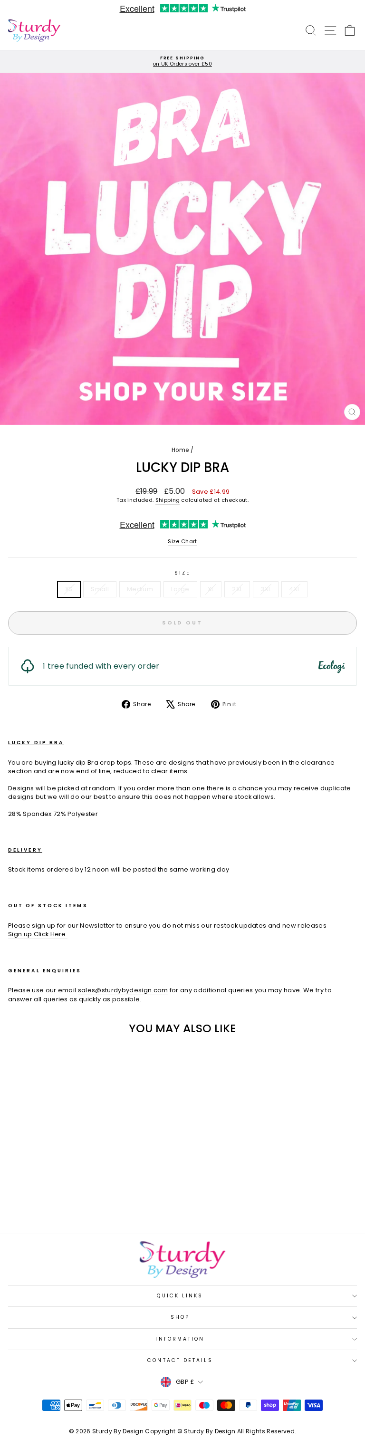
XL (211, 589)
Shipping (167, 500)
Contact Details (179, 1360)
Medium (140, 589)
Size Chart (182, 541)
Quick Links (180, 1295)
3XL (265, 589)
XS (69, 589)
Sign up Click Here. (37, 934)
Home (180, 450)
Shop (180, 1317)
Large (180, 589)
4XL (294, 589)
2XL (237, 589)
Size (182, 573)
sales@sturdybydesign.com (123, 990)
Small (100, 589)
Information (179, 1339)
